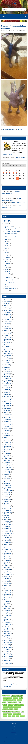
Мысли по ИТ (10, 277)
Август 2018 (7, 471)
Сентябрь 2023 (8, 362)
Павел (5, 239)
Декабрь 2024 (7, 335)
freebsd (15, 697)
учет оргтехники (7, 711)
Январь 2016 (7, 526)
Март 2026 (7, 309)
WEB (6, 269)
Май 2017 (6, 498)
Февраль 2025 (8, 332)
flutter (21, 697)
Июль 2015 (7, 537)
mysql (13, 695)
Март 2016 (7, 523)
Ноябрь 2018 (7, 466)
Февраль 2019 (8, 460)
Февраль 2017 (7, 503)
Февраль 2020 (8, 439)
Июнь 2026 (7, 303)
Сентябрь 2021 (8, 405)
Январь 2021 (7, 419)
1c (4, 700)
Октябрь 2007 (8, 649)
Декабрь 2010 (7, 624)
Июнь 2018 (7, 474)
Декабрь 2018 (7, 464)
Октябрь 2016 (7, 510)
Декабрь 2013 (7, 571)
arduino (7, 247)
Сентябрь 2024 (8, 341)
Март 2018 (7, 480)
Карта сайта (14, 732)
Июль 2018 (7, 473)
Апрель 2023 (7, 371)
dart (4, 702)
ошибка (10, 704)
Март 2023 (7, 373)
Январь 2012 (7, 610)
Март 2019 (7, 458)
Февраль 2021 (7, 417)
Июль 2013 (7, 578)
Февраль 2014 (7, 567)
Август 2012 (7, 597)
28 (16, 178)
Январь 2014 (7, 569)
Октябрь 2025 (8, 317)
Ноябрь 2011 (7, 614)
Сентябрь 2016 (8, 512)
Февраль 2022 (8, 396)
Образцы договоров (10, 233)
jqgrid (16, 704)
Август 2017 (7, 492)
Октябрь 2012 (7, 594)
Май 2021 (6, 412)
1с (4, 695)
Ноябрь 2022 (7, 380)
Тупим (6, 286)
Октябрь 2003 (8, 663)
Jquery (14, 700)
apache (7, 245)
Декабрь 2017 (7, 485)
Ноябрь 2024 (7, 337)
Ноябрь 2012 (7, 592)
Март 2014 (7, 565)
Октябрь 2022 (8, 382)
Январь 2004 (7, 662)
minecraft (14, 711)
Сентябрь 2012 (8, 596)
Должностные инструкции (12, 228)
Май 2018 (6, 476)
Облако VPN (14, 735)
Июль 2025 (7, 323)
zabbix (5, 713)
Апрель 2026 (7, 307)
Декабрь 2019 (7, 442)
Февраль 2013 (7, 587)
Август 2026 (7, 300)
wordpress (21, 704)
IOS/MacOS (8, 257)
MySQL (8, 263)
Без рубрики (8, 273)
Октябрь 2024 (8, 339)
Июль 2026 (7, 301)
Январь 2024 (7, 355)
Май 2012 (6, 603)
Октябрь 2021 (7, 403)
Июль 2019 (7, 451)
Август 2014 (7, 556)
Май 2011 (6, 617)
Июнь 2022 (7, 389)
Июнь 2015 (7, 539)
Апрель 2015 (7, 542)
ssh (19, 711)
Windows (7, 271)
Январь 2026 (7, 312)
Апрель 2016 (7, 521)
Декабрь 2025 (7, 314)
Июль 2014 (7, 558)
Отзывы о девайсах (11, 279)
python (10, 697)
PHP (6, 266)
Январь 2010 (7, 635)
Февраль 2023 (8, 375)
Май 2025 (6, 326)
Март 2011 (6, 619)
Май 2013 (6, 581)
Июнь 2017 (7, 496)
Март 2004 (7, 660)
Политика (9, 280)
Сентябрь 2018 (8, 469)
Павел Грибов (14, 30)
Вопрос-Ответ (9, 226)
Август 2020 (7, 428)
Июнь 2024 (7, 346)
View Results (14, 685)
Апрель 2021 (7, 414)
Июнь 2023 (7, 367)
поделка (20, 129)
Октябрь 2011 (7, 615)
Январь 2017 (7, 505)
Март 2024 (7, 351)
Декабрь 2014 (7, 549)
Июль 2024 (7, 344)
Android (7, 243)
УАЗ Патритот (10, 282)
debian (11, 709)
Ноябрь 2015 (7, 530)
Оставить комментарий (9, 129)
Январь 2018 (7, 483)
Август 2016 (7, 514)
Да (6, 678)
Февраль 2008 (8, 647)
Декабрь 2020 (8, 421)
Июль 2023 (7, 366)
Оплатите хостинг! (20, 157)
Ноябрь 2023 (7, 358)
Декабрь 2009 (8, 637)
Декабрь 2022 (7, 378)
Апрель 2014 (7, 564)
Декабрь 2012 (7, 590)
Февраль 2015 (7, 546)
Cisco (6, 252)
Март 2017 (7, 501)
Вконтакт (10, 154)
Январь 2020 (7, 441)
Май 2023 (6, 369)
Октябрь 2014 (7, 553)
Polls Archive (7, 686)
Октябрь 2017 (7, 489)
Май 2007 (6, 653)
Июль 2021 (7, 408)
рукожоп (3, 130)
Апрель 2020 (7, 435)
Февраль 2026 (8, 310)
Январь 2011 (7, 622)
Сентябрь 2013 (8, 574)
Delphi (7, 254)
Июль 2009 (7, 640)
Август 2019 (7, 449)
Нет (6, 680)
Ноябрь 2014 (7, 551)
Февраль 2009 (8, 642)
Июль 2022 (7, 387)
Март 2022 (7, 394)
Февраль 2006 (8, 656)
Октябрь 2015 (7, 531)
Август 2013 (7, 576)
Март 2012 (7, 606)
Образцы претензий (10, 237)
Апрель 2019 (7, 457)
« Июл (13, 182)
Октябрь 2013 (7, 573)
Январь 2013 (7, 589)
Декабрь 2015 (7, 528)
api (10, 706)
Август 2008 (7, 644)
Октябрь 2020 (8, 425)
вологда (9, 702)
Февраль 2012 (7, 608)
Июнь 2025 (7, 325)
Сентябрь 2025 (8, 319)
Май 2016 (6, 519)
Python (7, 267)
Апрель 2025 (7, 328)
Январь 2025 (7, 334)
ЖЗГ (14, 3)
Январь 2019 (7, 462)
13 (13, 173)
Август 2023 (7, 364)
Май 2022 (6, 391)
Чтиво (6, 290)
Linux (6, 261)
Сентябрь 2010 (8, 630)
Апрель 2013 (7, 583)
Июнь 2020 (7, 432)
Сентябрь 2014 (8, 555)
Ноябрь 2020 (7, 423)
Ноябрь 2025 (7, 316)
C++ (6, 250)
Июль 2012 (7, 599)
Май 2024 (6, 348)
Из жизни (22, 30)
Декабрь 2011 (7, 612)
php (8, 695)
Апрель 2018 (7, 478)
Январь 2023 (7, 376)
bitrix (6, 248)
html (20, 702)
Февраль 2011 (7, 621)
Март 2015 (7, 544)
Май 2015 (6, 540)
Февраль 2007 (8, 655)
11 (6, 173)
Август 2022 (7, 385)
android (5, 704)
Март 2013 (7, 585)
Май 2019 (6, 455)
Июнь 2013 (7, 580)
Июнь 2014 (7, 560)
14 (16, 173)
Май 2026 (6, 305)
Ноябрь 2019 (7, 444)
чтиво (8, 700)
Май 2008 (6, 646)
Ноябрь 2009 (7, 638)
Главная (14, 723)
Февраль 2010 (8, 633)
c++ (22, 711)
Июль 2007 (7, 651)
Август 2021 (7, 407)
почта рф (5, 709)
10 (3, 173)
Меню (3, 16)
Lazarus (7, 259)
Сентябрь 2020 (8, 426)
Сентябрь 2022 (8, 383)
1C (5, 241)
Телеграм (4, 154)
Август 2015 (7, 535)
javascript (19, 695)
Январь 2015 (7, 548)
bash (19, 713)
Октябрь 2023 (8, 360)
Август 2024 (7, 342)
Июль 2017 (7, 494)
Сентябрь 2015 (8, 533)
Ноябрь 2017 (7, 487)
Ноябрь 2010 (7, 626)
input (15, 713)
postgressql (7, 220)
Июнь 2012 (7, 601)
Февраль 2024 (8, 353)
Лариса (6, 223)
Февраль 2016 (8, 524)
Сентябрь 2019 (8, 448)
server (16, 709)
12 (9, 173)
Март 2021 (7, 416)
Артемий (6, 222)
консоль (5, 706)
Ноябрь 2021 (7, 401)
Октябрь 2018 (7, 467)
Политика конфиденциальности (14, 738)
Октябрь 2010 (7, 628)
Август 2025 (7, 321)
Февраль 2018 (8, 482)
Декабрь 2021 (7, 399)
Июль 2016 (7, 515)
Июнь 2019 (7, 453)
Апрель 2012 (7, 605)
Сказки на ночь (9, 285)
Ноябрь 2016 (7, 508)
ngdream (6, 195)
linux (5, 697)
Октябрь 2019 (7, 446)
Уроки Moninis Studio (10, 288)
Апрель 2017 (7, 499)
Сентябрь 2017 (8, 490)
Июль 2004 (7, 658)
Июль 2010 (7, 631)
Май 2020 (6, 433)
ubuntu (19, 700)
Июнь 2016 (7, 517)
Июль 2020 (7, 430)
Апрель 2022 (7, 392)
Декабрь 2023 (7, 357)
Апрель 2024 (7, 350)
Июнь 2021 (7, 410)
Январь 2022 (7, 398)
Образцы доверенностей (12, 231)
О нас (14, 726)
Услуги (14, 729)
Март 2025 (7, 330)
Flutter (7, 256)
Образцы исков (9, 235)
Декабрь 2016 (7, 507)
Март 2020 (7, 437)
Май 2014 (6, 562)
